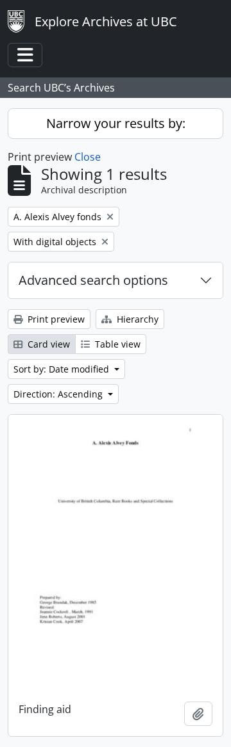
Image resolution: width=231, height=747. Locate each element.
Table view (116, 344)
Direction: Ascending (59, 394)
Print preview (55, 319)
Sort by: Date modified (62, 369)
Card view (47, 344)
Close (87, 157)
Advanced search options (93, 280)
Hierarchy (136, 319)
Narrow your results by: (115, 123)
